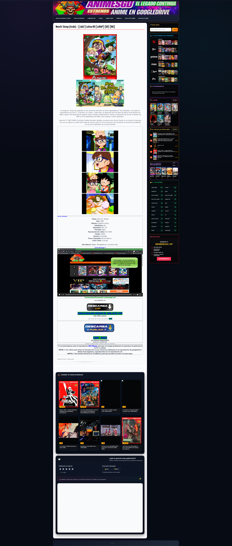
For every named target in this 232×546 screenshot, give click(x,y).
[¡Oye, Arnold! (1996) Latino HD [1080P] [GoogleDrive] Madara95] (163, 79)
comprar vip (92, 18)
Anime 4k (119, 18)
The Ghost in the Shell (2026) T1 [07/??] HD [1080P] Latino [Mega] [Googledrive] (130, 448)
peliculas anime (130, 18)
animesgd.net (116, 8)
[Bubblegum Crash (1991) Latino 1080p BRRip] (172, 42)
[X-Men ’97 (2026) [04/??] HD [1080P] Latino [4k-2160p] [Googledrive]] (163, 50)
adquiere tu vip (161, 145)
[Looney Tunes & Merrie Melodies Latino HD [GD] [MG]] (172, 65)
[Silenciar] (137, 295)
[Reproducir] (60, 295)
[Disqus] (100, 507)
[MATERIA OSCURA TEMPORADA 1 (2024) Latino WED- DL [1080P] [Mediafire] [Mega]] (159, 72)
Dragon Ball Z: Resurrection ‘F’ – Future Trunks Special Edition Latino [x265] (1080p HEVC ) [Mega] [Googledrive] (166, 139)
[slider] (99, 294)
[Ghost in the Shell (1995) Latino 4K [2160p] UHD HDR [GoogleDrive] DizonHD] (169, 65)
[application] (100, 272)
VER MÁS (175, 100)
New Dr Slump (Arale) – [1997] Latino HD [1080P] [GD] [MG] (85, 26)
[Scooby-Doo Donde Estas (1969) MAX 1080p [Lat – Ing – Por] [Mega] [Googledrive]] (175, 65)
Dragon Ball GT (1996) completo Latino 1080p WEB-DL (109, 410)
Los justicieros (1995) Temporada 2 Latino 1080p (68, 447)
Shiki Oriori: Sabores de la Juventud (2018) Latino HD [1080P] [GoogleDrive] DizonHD (165, 156)
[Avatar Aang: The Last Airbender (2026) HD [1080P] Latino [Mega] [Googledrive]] (159, 79)
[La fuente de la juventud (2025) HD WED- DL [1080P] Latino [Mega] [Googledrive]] (163, 72)
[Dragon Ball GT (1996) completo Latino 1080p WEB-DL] (159, 57)
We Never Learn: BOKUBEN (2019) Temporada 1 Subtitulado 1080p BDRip (110, 448)
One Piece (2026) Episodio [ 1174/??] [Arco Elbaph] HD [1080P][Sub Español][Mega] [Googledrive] (89, 411)
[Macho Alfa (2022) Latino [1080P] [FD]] (175, 79)
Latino (101, 18)
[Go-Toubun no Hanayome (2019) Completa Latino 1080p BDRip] (163, 42)
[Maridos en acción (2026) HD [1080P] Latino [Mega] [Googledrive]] (163, 65)
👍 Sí (106, 469)
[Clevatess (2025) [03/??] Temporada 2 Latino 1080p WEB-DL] (166, 42)
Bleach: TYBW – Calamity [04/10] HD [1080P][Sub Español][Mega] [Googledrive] (68, 411)
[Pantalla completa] (140, 295)
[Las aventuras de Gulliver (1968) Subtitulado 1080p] (175, 42)
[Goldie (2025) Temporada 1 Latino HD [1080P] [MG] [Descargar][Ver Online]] (172, 72)
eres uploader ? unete (63, 18)
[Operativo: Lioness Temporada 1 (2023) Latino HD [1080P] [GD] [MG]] (169, 79)
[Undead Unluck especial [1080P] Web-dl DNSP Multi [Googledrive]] (166, 50)
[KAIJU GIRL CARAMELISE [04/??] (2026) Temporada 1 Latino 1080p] (169, 42)
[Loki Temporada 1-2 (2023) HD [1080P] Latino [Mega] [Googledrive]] (175, 50)
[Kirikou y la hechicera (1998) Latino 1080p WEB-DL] (172, 57)
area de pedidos (79, 18)
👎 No (116, 469)
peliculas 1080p (143, 18)
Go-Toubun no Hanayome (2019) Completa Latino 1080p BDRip (130, 410)
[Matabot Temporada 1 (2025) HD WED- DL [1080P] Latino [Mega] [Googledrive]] (166, 72)
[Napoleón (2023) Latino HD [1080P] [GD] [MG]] (175, 72)
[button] (100, 272)
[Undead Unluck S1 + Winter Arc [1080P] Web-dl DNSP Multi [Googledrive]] (169, 50)
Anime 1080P (109, 18)
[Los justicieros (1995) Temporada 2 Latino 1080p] (166, 57)
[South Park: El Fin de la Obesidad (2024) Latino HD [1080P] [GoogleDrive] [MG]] (172, 79)
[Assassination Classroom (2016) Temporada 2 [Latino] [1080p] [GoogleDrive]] (159, 65)
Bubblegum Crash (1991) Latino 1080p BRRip (88, 447)
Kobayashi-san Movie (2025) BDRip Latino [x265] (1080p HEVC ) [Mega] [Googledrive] (166, 134)
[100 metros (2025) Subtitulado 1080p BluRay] (159, 42)
